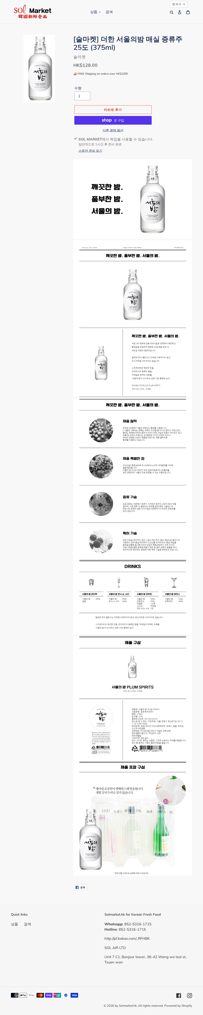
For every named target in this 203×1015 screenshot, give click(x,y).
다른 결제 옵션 (113, 130)
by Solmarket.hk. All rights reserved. (139, 1005)
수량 (77, 88)
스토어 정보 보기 (90, 151)
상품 (14, 924)
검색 (27, 924)
